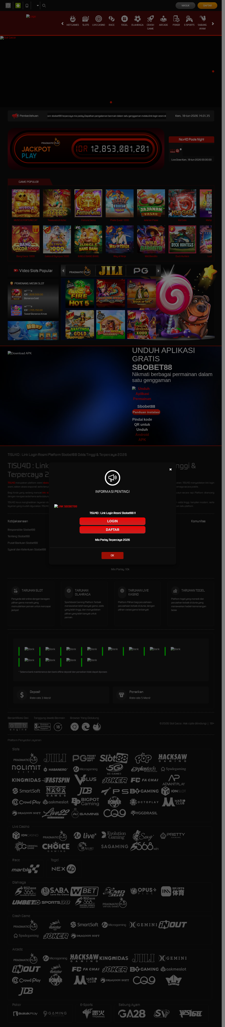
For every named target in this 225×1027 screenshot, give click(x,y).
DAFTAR (112, 530)
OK (112, 555)
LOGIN (112, 521)
